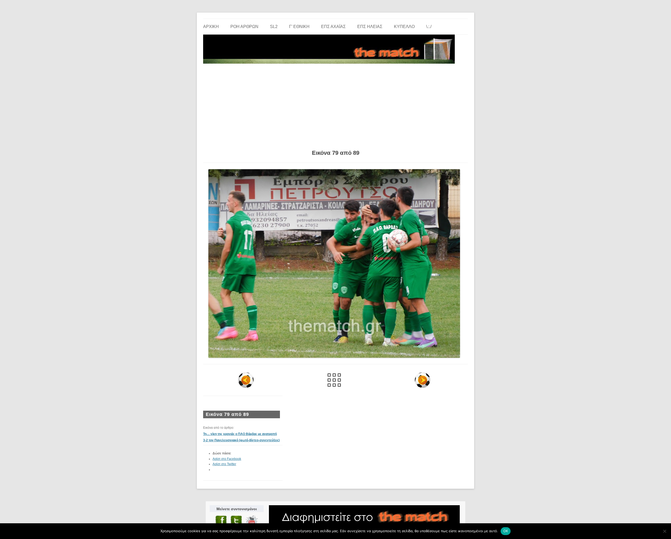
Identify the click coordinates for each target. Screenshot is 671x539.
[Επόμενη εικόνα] (422, 380)
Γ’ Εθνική (299, 26)
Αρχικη (211, 26)
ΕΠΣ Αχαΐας (333, 26)
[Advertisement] (335, 104)
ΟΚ (505, 531)
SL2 (274, 26)
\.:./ (428, 26)
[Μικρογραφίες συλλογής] (334, 380)
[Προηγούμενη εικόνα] (246, 380)
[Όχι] (664, 531)
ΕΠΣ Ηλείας (369, 26)
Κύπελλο (404, 26)
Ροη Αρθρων (244, 26)
